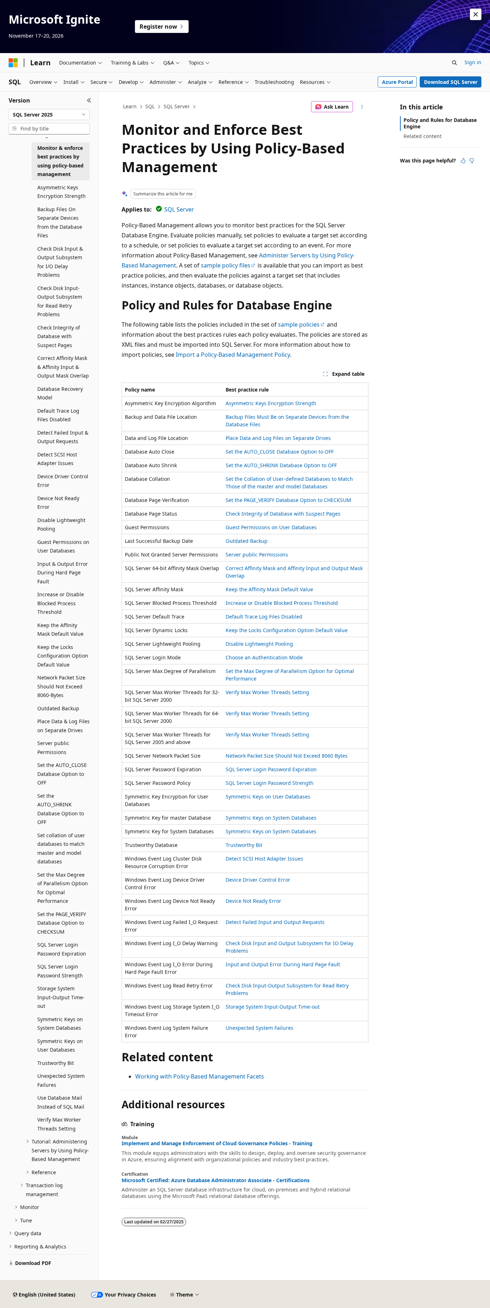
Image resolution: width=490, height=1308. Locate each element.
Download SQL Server (450, 82)
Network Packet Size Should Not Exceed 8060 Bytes (287, 755)
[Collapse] (89, 100)
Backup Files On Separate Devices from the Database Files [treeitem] (59, 222)
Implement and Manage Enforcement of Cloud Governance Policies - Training (217, 1143)
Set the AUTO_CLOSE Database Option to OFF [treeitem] (62, 774)
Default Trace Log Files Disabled (264, 616)
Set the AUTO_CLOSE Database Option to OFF (280, 451)
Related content (423, 136)
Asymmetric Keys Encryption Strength (271, 403)
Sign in (473, 62)
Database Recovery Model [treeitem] (60, 393)
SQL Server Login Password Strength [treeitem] (60, 971)
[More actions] (362, 107)
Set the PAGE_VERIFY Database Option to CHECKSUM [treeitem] (61, 923)
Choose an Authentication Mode (264, 657)
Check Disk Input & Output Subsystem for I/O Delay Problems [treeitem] (60, 262)
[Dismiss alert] (475, 14)
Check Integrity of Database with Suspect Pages (283, 513)
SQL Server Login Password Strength (270, 782)
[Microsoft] (13, 62)
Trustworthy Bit (244, 845)
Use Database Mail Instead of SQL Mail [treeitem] (60, 1102)
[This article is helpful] (463, 160)
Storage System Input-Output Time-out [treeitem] (61, 997)
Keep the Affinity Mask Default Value (269, 589)
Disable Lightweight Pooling (259, 643)
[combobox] (49, 114)
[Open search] (454, 62)
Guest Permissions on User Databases (271, 527)
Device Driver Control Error (258, 879)
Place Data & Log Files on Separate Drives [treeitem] (63, 726)
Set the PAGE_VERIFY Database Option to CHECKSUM (288, 500)
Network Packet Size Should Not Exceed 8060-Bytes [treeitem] (61, 686)
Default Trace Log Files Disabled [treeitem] (58, 415)
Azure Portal (397, 82)
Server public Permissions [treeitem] (53, 747)
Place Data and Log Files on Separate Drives (278, 438)
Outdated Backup (247, 540)
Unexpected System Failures (259, 1027)
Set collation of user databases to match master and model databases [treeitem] (61, 848)
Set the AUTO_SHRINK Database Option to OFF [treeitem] (60, 809)
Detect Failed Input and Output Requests (275, 922)
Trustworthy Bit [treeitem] (55, 1063)
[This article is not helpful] (471, 160)
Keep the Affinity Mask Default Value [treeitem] (60, 630)
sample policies (299, 324)
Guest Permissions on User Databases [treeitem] (63, 546)
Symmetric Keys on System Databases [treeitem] (60, 1024)
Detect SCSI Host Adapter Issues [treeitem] (57, 459)
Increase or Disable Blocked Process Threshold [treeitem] (60, 603)
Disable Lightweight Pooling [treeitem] (61, 524)
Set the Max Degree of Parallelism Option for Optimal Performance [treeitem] (62, 888)
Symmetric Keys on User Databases (268, 796)
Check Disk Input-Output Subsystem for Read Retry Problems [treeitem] (59, 301)
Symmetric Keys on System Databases (271, 817)
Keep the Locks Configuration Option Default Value (287, 630)
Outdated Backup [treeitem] (58, 708)
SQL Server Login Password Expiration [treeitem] (61, 949)
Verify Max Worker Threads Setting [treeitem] (59, 1124)
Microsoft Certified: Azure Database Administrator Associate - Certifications (216, 1180)
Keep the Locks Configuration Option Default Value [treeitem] (62, 656)
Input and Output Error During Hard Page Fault (283, 964)
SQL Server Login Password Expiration (271, 769)
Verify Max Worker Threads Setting (267, 692)
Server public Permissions (257, 554)
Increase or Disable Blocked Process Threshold (282, 603)
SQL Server (177, 106)
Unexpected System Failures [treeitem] (61, 1080)
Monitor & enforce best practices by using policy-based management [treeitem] (60, 161)
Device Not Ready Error (253, 900)
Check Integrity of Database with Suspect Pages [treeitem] (58, 336)
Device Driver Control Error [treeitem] (62, 481)
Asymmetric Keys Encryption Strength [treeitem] (61, 192)
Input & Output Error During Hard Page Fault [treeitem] (62, 572)
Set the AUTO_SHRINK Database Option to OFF (281, 465)
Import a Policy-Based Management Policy (233, 355)
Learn (130, 106)
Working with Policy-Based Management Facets (199, 1076)
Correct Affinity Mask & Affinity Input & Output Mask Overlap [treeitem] (63, 367)
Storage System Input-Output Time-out (273, 1006)
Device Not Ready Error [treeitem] (58, 503)
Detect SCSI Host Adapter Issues (264, 858)
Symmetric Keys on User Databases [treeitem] (60, 1045)
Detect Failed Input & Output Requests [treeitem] (62, 437)
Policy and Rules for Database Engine (440, 123)
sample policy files (225, 265)
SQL (150, 106)
